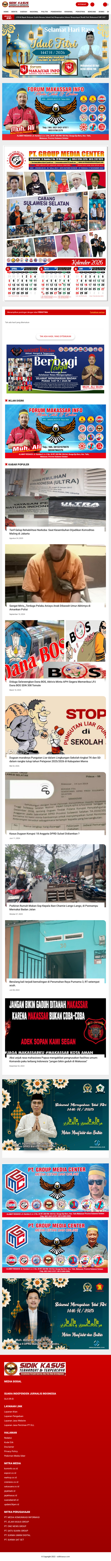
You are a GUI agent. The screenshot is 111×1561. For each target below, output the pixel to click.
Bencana (92, 12)
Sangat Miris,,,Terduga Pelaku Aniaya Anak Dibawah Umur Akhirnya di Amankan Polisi (49, 607)
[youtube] (24, 1386)
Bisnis (101, 12)
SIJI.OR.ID (9, 1399)
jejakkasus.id (10, 1495)
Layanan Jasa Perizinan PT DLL (19, 1425)
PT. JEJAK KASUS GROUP (16, 1521)
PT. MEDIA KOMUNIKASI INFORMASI (22, 1517)
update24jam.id (11, 1504)
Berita (14, 12)
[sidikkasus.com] (15, 7)
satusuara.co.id (11, 1486)
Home (6, 12)
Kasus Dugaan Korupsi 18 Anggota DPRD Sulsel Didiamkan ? (44, 833)
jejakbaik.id (9, 1491)
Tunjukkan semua (97, 312)
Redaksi (8, 1438)
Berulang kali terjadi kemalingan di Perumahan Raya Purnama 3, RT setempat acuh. (54, 983)
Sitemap (82, 4)
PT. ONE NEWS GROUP (15, 1526)
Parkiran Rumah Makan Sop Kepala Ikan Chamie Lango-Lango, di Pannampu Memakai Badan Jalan (53, 907)
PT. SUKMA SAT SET (14, 1539)
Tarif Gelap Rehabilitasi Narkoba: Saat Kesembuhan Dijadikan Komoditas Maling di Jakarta (51, 531)
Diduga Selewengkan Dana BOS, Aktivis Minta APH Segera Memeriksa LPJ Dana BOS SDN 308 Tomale (52, 683)
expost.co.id (10, 1473)
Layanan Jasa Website (15, 1420)
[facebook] (5, 1386)
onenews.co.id (11, 1482)
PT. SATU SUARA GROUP (16, 1530)
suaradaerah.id (11, 1500)
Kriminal (68, 12)
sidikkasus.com (63, 1557)
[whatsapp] (13, 1386)
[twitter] (9, 1386)
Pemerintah (56, 12)
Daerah (23, 12)
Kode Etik (8, 1442)
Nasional (34, 12)
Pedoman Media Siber (14, 1456)
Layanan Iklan (10, 1411)
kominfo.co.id (11, 1468)
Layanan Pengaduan (13, 1416)
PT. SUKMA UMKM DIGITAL (17, 1535)
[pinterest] (17, 1386)
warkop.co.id (10, 1477)
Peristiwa (80, 12)
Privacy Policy (11, 1451)
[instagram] (21, 1386)
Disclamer (9, 1447)
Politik (44, 12)
